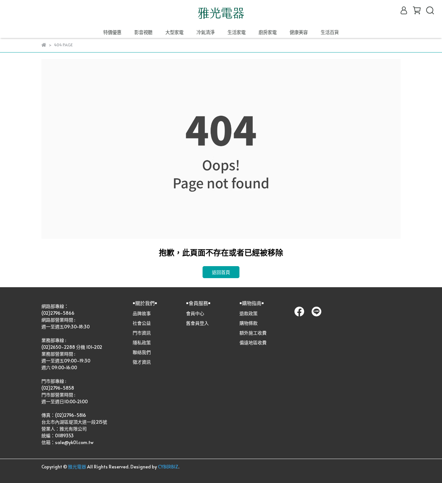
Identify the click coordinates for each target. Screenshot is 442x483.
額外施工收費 (253, 333)
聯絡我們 (142, 352)
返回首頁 (221, 272)
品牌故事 (142, 313)
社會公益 (142, 323)
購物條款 (248, 323)
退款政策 (248, 313)
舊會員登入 (197, 323)
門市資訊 (142, 333)
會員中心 (195, 313)
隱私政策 (142, 342)
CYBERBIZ (168, 467)
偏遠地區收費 (253, 342)
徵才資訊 (142, 362)
